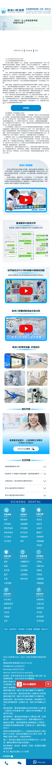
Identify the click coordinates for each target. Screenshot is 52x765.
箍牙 (22, 541)
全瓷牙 (39, 528)
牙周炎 (39, 562)
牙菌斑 (6, 617)
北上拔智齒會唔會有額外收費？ (14, 59)
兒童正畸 (40, 604)
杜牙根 (6, 570)
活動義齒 (40, 541)
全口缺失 (7, 541)
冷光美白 (7, 599)
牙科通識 (24, 570)
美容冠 (39, 520)
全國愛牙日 (24, 562)
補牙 (6, 562)
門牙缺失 (7, 524)
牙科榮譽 (29, 629)
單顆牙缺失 (8, 528)
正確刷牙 (24, 566)
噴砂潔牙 (7, 608)
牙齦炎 (39, 570)
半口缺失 (7, 537)
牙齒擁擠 (24, 524)
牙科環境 (21, 629)
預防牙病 (24, 579)
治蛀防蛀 (40, 599)
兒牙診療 (40, 621)
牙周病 (39, 575)
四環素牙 (40, 537)
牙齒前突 (24, 537)
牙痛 (6, 579)
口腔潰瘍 (7, 583)
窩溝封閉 (40, 608)
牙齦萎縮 (40, 583)
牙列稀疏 (24, 528)
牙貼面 (39, 545)
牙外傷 (39, 612)
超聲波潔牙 (8, 604)
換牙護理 (40, 617)
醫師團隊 (37, 629)
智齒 (6, 566)
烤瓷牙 (39, 524)
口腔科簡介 (13, 629)
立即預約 (26, 108)
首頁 (5, 629)
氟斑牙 (39, 532)
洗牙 (6, 621)
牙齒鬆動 (40, 579)
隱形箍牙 (24, 520)
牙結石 (6, 612)
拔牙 (36, 51)
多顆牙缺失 (8, 532)
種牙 (6, 520)
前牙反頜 (24, 532)
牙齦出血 (40, 566)
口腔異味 (24, 575)
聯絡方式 (44, 629)
